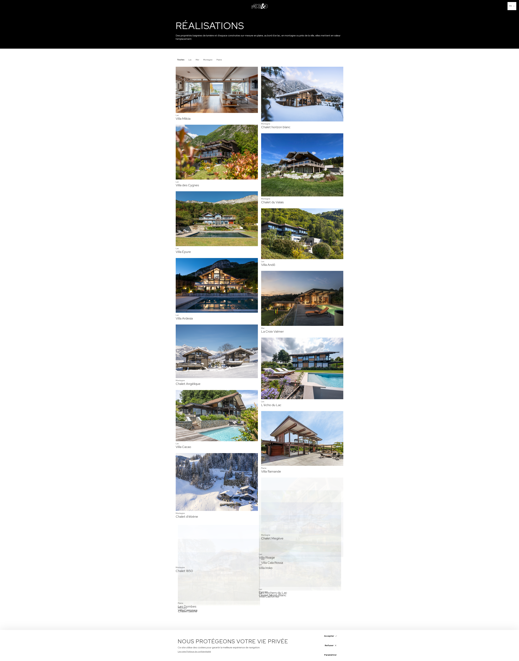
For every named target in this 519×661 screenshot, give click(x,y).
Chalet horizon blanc (275, 127)
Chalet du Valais (272, 202)
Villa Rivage (184, 590)
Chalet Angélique (188, 384)
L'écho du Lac (271, 405)
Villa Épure (183, 252)
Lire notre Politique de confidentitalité (194, 651)
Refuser (329, 645)
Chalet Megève (272, 538)
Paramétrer (330, 655)
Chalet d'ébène (187, 516)
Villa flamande (271, 471)
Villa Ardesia (184, 318)
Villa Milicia (183, 118)
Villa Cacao (183, 447)
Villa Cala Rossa (272, 605)
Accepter (329, 636)
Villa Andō (268, 265)
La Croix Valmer (272, 331)
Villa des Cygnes (187, 185)
